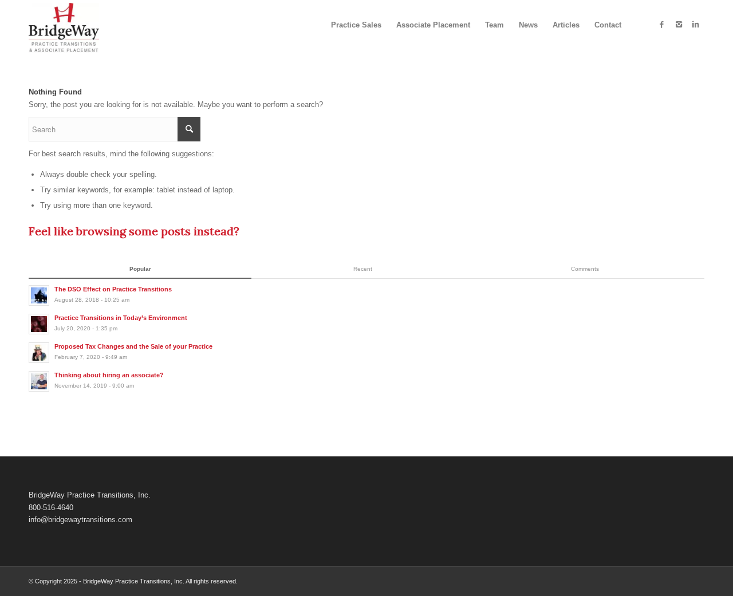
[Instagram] (678, 24)
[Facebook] (661, 24)
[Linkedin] (695, 24)
